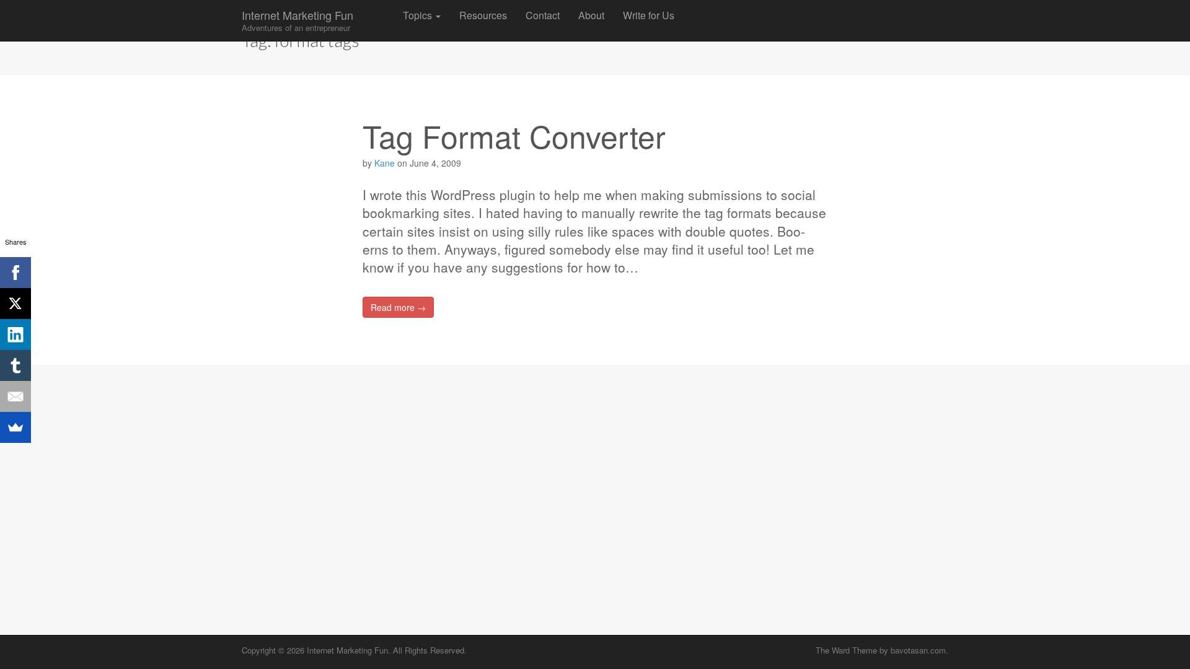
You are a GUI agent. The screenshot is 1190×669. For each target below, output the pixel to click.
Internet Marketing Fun (297, 20)
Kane (384, 163)
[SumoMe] (15, 427)
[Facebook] (15, 272)
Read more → (398, 307)
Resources (483, 15)
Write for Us (648, 15)
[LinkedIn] (15, 334)
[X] (15, 303)
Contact (543, 15)
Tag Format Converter (514, 135)
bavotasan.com (918, 650)
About (591, 15)
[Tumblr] (15, 365)
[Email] (15, 396)
